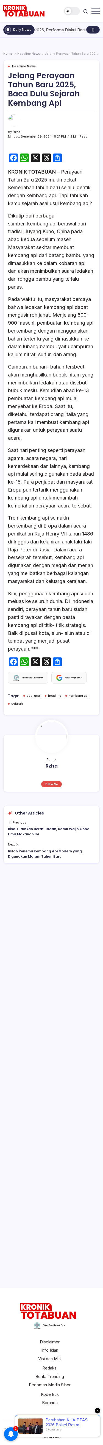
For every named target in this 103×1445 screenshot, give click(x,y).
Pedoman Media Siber (50, 1384)
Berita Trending (49, 1376)
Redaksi (49, 1368)
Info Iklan (49, 1350)
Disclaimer (50, 1341)
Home (8, 53)
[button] (72, 11)
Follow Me (51, 784)
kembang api (78, 696)
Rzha (16, 132)
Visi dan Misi (50, 1358)
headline (54, 696)
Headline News (28, 53)
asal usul (34, 696)
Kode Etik (50, 1394)
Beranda (50, 1402)
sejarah (17, 703)
